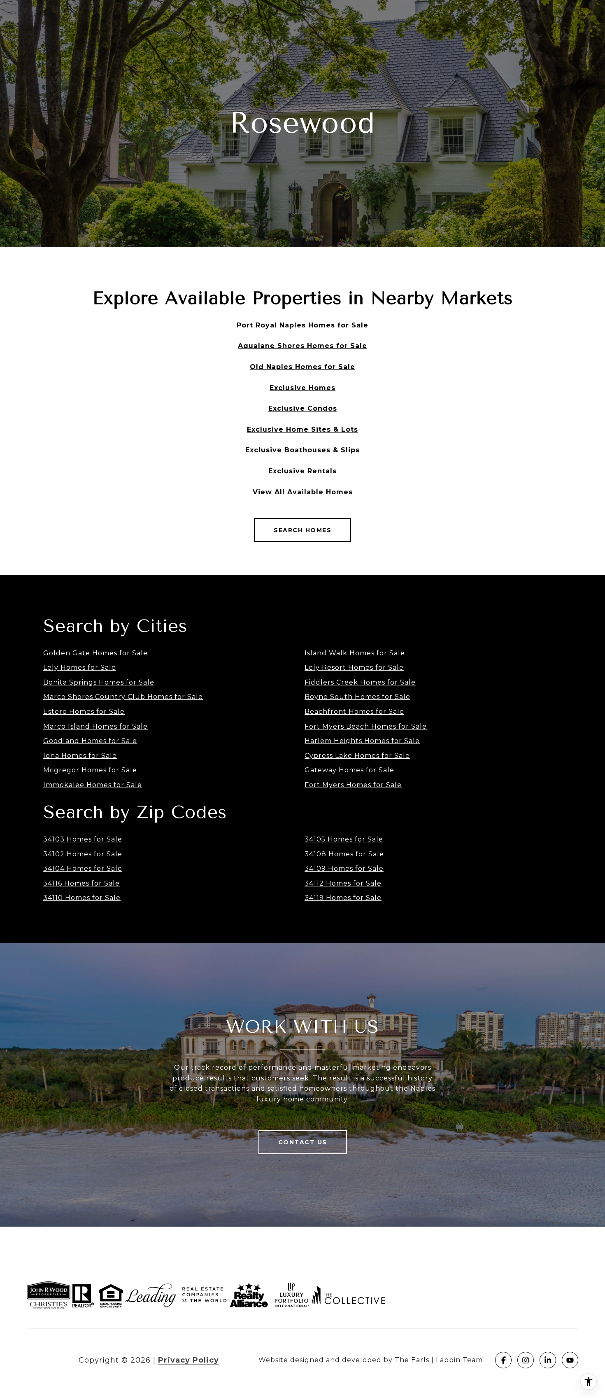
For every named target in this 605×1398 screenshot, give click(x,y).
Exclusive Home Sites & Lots (302, 429)
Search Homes (302, 530)
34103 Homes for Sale (82, 839)
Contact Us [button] (302, 1142)
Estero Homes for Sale (84, 711)
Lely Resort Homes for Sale (354, 667)
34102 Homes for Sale (82, 854)
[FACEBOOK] (503, 1360)
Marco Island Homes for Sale (95, 726)
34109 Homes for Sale (344, 868)
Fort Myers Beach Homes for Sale (366, 726)
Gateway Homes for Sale (349, 770)
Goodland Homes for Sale (90, 741)
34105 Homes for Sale (344, 839)
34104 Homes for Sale (82, 868)
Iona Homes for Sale (80, 756)
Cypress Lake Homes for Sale (357, 756)
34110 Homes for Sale (82, 898)
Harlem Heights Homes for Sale (362, 741)
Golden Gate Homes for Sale (95, 653)
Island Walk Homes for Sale (355, 653)
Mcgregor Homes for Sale (90, 770)
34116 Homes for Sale (81, 883)
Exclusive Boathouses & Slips (302, 450)
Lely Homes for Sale (79, 667)
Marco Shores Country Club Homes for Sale (123, 697)
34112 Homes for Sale (343, 883)
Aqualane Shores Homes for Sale (302, 346)
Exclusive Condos (302, 408)
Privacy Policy (188, 1360)
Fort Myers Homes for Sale (353, 785)
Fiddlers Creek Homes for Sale (360, 682)
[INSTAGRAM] (525, 1360)
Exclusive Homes (302, 388)
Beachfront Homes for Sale (354, 711)
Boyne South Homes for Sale (357, 697)
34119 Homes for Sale (343, 898)
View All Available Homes (303, 492)
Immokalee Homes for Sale (92, 785)
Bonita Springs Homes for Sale (98, 682)
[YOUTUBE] (570, 1360)
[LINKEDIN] (548, 1360)
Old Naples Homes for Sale (302, 367)
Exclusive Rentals (302, 471)
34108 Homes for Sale (344, 854)
